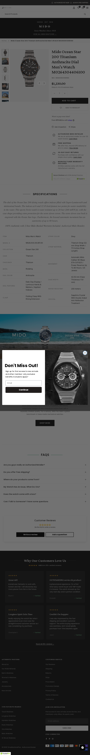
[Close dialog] (85, 353)
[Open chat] (82, 747)
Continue (23, 389)
